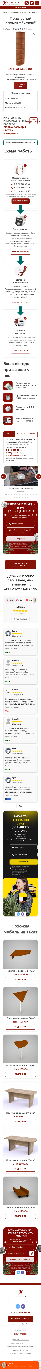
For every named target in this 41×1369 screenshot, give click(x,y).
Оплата (31, 434)
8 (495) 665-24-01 (22, 188)
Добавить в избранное (20, 1340)
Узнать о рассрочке (20, 302)
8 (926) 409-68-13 (22, 191)
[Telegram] (18, 914)
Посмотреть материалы (20, 565)
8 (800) (20, 1313)
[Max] (22, 914)
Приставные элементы (25, 13)
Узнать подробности (33, 121)
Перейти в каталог (21, 350)
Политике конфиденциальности (19, 546)
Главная (7, 13)
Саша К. (15, 690)
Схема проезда (20, 1334)
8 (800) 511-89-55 (22, 184)
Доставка (21, 434)
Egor (14, 778)
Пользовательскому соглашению (19, 548)
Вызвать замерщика (20, 251)
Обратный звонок (20, 1319)
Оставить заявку (20, 201)
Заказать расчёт (20, 85)
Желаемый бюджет (22, 530)
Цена (8, 434)
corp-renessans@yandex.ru (20, 1324)
